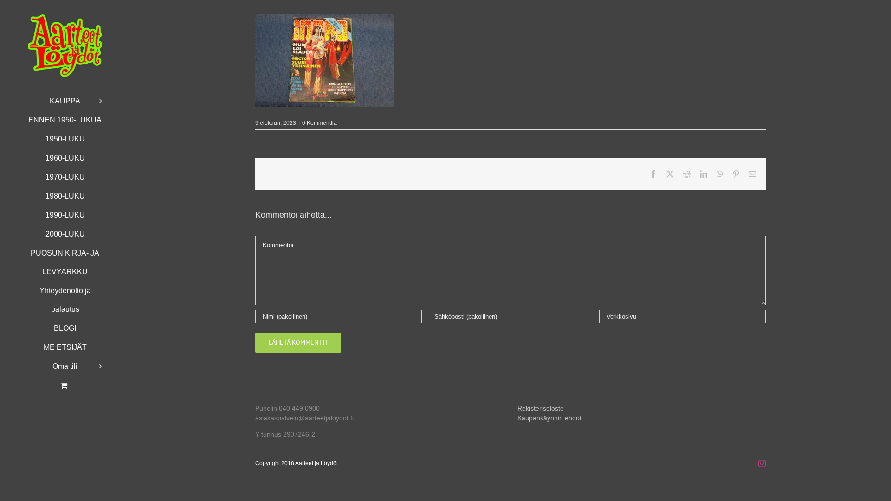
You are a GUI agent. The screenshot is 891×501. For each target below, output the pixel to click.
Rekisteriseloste (540, 408)
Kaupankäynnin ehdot (549, 418)
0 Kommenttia (319, 123)
